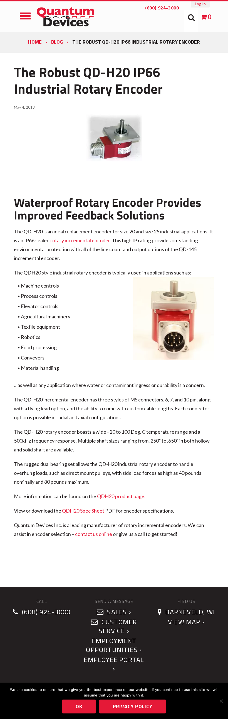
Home (35, 42)
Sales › (118, 612)
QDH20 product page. (121, 496)
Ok (79, 706)
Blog (57, 42)
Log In (200, 3)
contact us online (93, 534)
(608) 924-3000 (162, 7)
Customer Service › (118, 626)
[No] (221, 701)
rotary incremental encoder (80, 240)
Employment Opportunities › (114, 645)
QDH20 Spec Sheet (83, 511)
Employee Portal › (114, 664)
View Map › (186, 622)
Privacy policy (133, 706)
